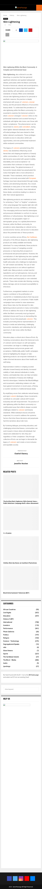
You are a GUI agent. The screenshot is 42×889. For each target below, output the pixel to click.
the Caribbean (32, 237)
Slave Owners (8, 650)
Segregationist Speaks (11, 644)
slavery (16, 127)
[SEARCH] (36, 689)
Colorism (24, 116)
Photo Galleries (8, 632)
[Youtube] (26, 878)
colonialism (26, 127)
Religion (6, 638)
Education (6, 616)
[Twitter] (15, 878)
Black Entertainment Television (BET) (16, 593)
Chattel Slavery (21, 453)
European (32, 178)
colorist (13, 396)
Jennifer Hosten (21, 463)
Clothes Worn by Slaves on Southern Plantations (20, 563)
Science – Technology (11, 641)
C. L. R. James (7, 533)
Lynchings (6, 666)
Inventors (6, 625)
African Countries (9, 609)
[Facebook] (9, 878)
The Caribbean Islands (11, 657)
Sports (5, 654)
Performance (8, 628)
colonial (31, 102)
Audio (5, 663)
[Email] (32, 878)
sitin (4, 647)
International (7, 622)
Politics (6, 635)
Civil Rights (7, 612)
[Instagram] (21, 878)
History (5, 18)
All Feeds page (34, 675)
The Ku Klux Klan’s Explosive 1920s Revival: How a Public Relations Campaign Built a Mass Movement (20, 502)
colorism (25, 102)
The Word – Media (9, 660)
